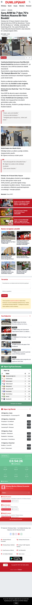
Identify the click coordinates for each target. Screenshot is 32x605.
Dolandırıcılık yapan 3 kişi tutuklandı (21, 345)
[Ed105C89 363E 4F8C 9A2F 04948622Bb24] (16, 136)
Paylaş (4, 57)
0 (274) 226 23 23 (6, 501)
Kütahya (3, 6)
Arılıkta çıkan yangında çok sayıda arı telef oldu (21, 360)
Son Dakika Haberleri (8, 554)
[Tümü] (30, 316)
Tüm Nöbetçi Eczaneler (16, 519)
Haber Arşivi (21, 554)
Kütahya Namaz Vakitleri (9, 545)
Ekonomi (28, 6)
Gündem (21, 6)
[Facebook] (10, 534)
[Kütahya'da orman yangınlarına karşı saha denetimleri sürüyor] (8, 265)
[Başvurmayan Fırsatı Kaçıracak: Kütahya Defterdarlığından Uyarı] (8, 251)
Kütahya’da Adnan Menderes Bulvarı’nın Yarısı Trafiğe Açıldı (8, 242)
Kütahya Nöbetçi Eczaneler (6, 540)
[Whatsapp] (21, 534)
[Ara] (29, 2)
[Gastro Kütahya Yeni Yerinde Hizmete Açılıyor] (24, 251)
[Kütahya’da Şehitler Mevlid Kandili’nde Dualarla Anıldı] (24, 265)
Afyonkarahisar (16, 342)
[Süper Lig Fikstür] (30, 409)
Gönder (4, 295)
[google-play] (16, 559)
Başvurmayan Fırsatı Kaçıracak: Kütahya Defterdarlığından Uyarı (7, 257)
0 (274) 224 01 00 (6, 509)
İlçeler (10, 6)
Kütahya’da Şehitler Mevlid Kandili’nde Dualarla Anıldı (22, 272)
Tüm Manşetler (22, 550)
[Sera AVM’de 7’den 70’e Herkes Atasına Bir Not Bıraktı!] (16, 46)
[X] (13, 534)
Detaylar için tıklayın (16, 403)
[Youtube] (18, 534)
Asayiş (15, 6)
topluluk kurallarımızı (15, 300)
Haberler (3, 10)
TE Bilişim (19, 569)
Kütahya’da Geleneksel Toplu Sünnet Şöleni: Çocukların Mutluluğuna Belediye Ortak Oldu (20, 331)
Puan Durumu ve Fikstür (8, 550)
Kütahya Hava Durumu (24, 539)
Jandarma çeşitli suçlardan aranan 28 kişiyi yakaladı (21, 353)
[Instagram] (16, 534)
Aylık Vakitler (5, 481)
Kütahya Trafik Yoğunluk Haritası (23, 545)
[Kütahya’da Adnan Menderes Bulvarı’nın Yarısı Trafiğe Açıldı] (8, 235)
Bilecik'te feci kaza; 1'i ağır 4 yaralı (21, 338)
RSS (6, 564)
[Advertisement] (16, 588)
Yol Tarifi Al (15, 501)
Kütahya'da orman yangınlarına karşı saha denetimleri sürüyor (7, 272)
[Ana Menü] (1, 2)
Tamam (16, 603)
